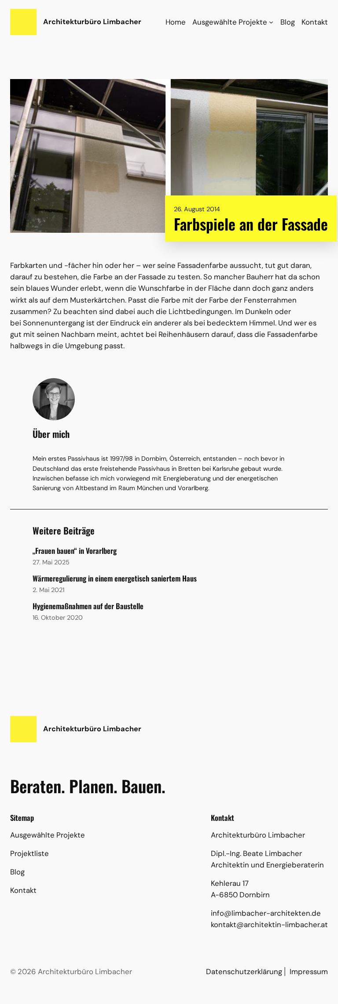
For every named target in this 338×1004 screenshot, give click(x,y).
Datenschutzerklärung (244, 971)
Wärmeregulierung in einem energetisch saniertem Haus (115, 578)
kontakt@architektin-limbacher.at (269, 924)
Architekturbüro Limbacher (92, 21)
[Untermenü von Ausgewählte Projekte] (271, 22)
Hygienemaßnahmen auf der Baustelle (88, 606)
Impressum (309, 971)
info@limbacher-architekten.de (266, 913)
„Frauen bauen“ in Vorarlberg (75, 550)
